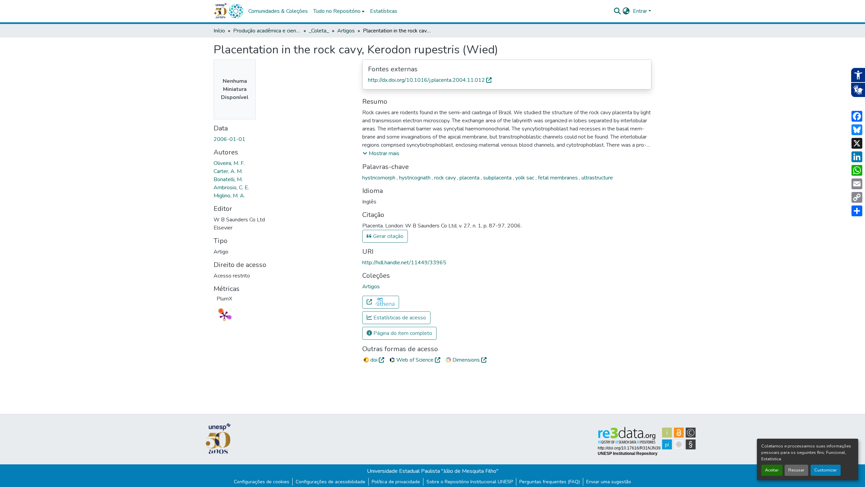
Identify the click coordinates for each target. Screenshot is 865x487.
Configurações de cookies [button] (261, 482)
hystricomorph (379, 177)
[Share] (857, 211)
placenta (470, 177)
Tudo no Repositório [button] (337, 11)
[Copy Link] (857, 197)
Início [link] (219, 30)
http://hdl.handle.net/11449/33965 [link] (404, 262)
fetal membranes (558, 177)
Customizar (825, 470)
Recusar (796, 470)
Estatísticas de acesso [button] (399, 317)
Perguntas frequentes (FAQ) (549, 482)
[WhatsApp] (857, 170)
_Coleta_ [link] (319, 30)
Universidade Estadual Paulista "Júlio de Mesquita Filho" (432, 471)
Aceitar (772, 470)
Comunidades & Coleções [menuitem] (278, 11)
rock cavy (445, 177)
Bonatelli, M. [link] (228, 179)
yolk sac (525, 177)
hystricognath (415, 177)
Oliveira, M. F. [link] (229, 163)
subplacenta (498, 177)
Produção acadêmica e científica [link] (267, 30)
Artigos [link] (346, 30)
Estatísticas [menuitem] (383, 11)
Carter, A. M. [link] (228, 171)
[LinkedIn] (857, 157)
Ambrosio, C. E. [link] (231, 187)
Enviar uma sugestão (608, 482)
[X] (857, 143)
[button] (235, 11)
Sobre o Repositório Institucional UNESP (469, 482)
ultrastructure (597, 177)
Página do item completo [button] (402, 333)
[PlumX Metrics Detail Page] (224, 315)
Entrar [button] (640, 11)
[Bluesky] (857, 130)
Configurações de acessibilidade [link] (330, 482)
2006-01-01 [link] (229, 139)
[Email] (857, 184)
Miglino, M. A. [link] (229, 195)
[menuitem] (339, 11)
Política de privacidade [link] (396, 482)
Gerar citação (387, 236)
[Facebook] (857, 116)
